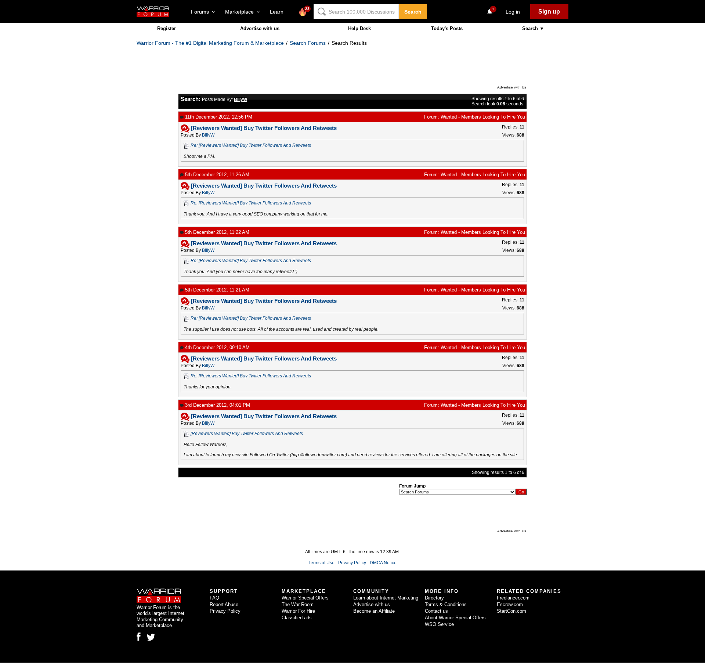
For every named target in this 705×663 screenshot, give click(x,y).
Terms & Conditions (446, 604)
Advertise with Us (511, 87)
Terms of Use (321, 562)
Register (166, 28)
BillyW (208, 135)
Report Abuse (224, 604)
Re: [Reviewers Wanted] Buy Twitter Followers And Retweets (251, 145)
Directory (434, 598)
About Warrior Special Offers (455, 617)
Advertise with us (259, 28)
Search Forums (308, 43)
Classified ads (297, 617)
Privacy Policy (352, 562)
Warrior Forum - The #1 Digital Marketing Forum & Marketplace (210, 43)
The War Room (298, 604)
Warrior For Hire (298, 611)
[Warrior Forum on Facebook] (139, 636)
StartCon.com (511, 611)
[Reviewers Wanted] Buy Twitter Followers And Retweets (247, 433)
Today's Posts (447, 28)
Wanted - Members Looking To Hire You (483, 117)
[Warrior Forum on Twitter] (151, 637)
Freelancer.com (513, 598)
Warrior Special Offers (305, 598)
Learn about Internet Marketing (385, 598)
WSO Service (439, 624)
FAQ (214, 598)
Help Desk (359, 28)
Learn (279, 12)
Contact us (436, 611)
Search (413, 12)
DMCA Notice (383, 562)
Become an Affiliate (374, 611)
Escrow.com (510, 604)
